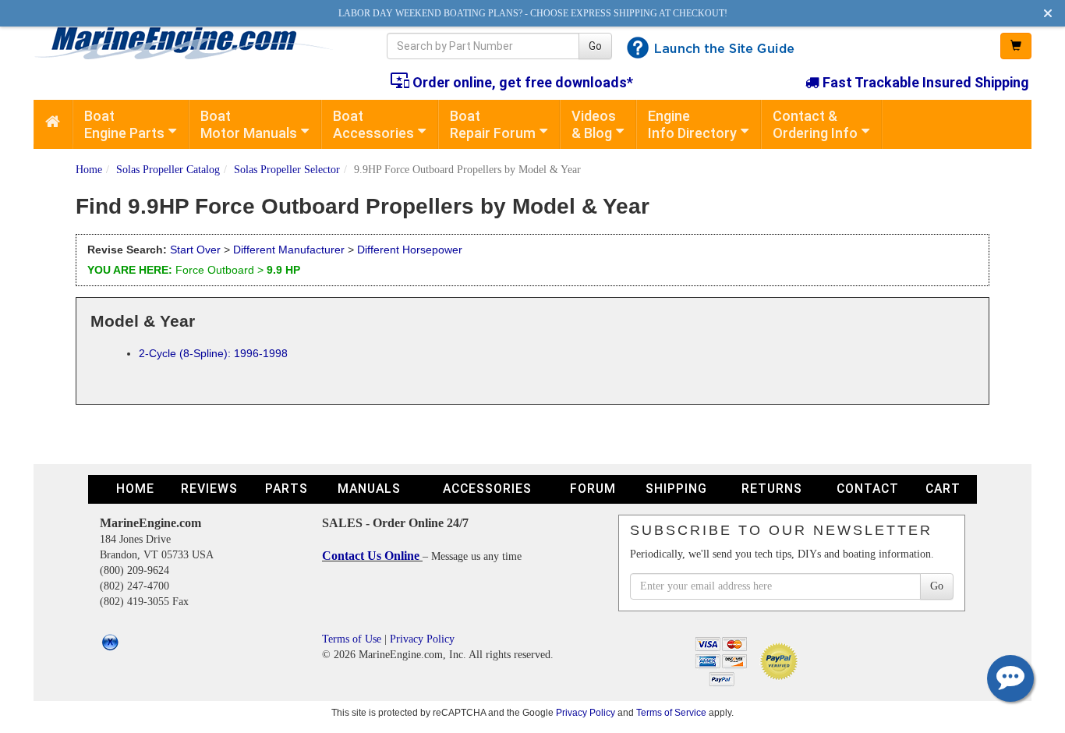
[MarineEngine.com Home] (192, 43)
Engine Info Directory (692, 124)
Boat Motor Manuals (248, 124)
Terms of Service (671, 712)
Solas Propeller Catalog (168, 169)
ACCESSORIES (487, 488)
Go (595, 46)
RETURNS (771, 488)
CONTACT (868, 488)
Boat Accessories (373, 124)
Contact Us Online (372, 555)
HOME (135, 488)
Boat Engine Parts (124, 124)
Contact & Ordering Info (815, 124)
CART (943, 488)
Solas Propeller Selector (287, 169)
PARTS (286, 488)
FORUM (593, 488)
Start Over (195, 249)
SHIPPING (676, 488)
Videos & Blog (593, 124)
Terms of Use (351, 639)
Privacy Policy (422, 639)
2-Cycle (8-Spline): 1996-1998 (213, 353)
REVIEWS (209, 488)
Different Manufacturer (289, 249)
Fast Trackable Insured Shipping (924, 82)
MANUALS (369, 488)
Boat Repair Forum (493, 124)
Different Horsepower (409, 249)
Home (89, 169)
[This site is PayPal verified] (781, 660)
